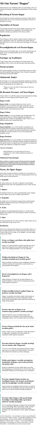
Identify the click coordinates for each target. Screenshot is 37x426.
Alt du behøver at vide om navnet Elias (17, 422)
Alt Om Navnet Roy (5, 416)
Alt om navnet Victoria (6, 417)
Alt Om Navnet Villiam (15, 419)
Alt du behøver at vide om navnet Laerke (19, 424)
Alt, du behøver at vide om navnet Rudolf (23, 416)
